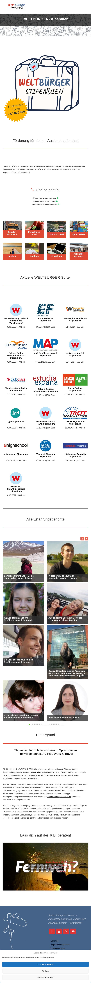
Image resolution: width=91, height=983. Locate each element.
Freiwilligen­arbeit (34, 233)
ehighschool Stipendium (16, 454)
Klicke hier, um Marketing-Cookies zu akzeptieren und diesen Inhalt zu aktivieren (46, 853)
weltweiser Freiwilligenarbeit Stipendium (16, 489)
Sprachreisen (79, 234)
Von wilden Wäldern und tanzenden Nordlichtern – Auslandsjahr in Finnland (66, 617)
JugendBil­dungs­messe (60, 945)
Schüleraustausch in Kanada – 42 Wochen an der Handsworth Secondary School (65, 659)
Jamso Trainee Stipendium (75, 389)
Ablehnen (45, 971)
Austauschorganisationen (41, 759)
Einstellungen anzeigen (45, 977)
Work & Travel (57, 234)
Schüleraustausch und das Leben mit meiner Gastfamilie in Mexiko (23, 619)
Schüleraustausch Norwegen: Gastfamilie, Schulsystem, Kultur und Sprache (23, 659)
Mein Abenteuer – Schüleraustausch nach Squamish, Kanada (66, 703)
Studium (34, 256)
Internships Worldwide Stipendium (75, 319)
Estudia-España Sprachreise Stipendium (45, 390)
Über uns (54, 941)
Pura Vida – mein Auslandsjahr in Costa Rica (65, 577)
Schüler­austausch (12, 233)
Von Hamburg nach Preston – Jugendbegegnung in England (19, 577)
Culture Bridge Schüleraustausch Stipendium (16, 355)
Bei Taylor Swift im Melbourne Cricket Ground (23, 703)
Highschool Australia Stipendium (75, 455)
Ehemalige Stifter (58, 948)
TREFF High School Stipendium (75, 422)
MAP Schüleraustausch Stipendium (45, 354)
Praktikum (56, 256)
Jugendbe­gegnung (78, 255)
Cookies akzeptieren (45, 964)
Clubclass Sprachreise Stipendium (16, 389)
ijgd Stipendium (16, 421)
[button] (82, 7)
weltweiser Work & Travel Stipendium (45, 422)
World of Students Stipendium (45, 455)
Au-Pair (12, 256)
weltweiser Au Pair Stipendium (75, 354)
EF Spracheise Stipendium (45, 319)
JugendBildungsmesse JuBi (59, 783)
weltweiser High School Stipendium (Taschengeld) (16, 320)
